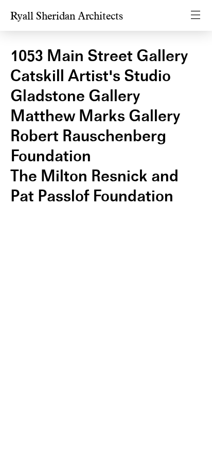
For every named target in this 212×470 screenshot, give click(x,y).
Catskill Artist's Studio (90, 75)
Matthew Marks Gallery (95, 115)
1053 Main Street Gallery (99, 55)
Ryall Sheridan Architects (66, 16)
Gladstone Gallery (75, 95)
